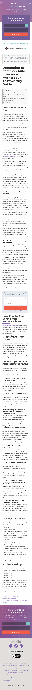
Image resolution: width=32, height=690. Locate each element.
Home (4, 43)
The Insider (16, 7)
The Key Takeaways (8, 100)
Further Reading (7, 102)
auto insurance (17, 142)
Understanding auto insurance (10, 325)
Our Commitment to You (9, 93)
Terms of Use (21, 37)
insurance (15, 132)
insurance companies (10, 156)
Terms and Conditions (9, 677)
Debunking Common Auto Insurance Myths (14, 98)
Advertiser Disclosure (25, 51)
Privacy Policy (6, 680)
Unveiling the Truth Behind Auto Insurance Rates (14, 95)
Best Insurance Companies (13, 43)
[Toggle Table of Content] (25, 90)
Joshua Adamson (18, 48)
